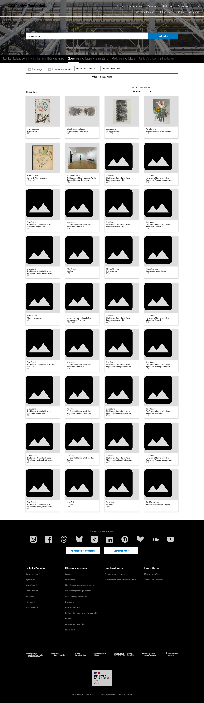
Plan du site (90, 695)
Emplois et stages (32, 591)
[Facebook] (48, 540)
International (30, 602)
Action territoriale (32, 607)
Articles (130, 58)
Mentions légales (78, 695)
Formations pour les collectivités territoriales (120, 580)
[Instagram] (33, 540)
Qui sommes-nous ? (33, 574)
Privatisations (70, 580)
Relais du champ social (73, 607)
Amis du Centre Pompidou (153, 580)
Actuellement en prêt (61, 69)
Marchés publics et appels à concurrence (79, 585)
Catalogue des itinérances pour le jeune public (81, 613)
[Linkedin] (109, 540)
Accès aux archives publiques (75, 624)
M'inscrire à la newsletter (83, 550)
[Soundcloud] (155, 540)
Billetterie (165, 11)
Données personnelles (109, 695)
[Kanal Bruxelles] (126, 656)
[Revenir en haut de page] (197, 696)
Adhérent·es (30, 596)
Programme (153, 6)
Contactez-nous (121, 550)
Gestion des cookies (125, 695)
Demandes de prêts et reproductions (78, 591)
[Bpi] (36, 656)
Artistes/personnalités (95, 58)
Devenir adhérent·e (147, 11)
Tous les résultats (14, 58)
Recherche (69, 618)
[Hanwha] (171, 656)
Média (117, 58)
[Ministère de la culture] (102, 678)
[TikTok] (94, 540)
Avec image (36, 69)
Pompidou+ (183, 6)
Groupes (68, 574)
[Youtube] (170, 540)
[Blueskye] (79, 540)
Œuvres (73, 58)
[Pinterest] (125, 540)
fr (199, 6)
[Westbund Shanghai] (151, 656)
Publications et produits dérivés (76, 596)
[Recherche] (193, 4)
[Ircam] (60, 656)
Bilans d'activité (31, 585)
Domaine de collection (112, 68)
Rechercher (163, 35)
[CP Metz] (82, 656)
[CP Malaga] (102, 656)
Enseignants (69, 602)
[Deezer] (140, 540)
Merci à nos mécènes (151, 574)
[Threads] (63, 540)
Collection (168, 6)
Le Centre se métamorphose (131, 5)
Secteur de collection (85, 68)
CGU (98, 695)
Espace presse (70, 630)
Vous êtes (194, 11)
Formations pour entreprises (114, 574)
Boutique (181, 11)
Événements (55, 58)
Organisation (30, 580)
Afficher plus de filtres (102, 76)
